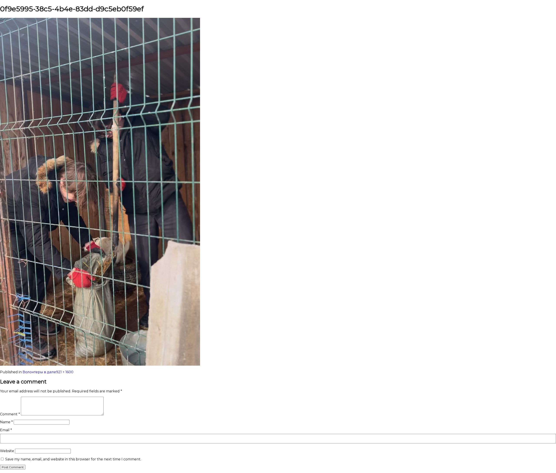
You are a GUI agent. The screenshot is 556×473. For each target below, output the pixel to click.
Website (7, 451)
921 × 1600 (64, 372)
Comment (10, 414)
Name (6, 422)
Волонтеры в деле (39, 372)
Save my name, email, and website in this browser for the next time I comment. (73, 459)
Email (6, 430)
